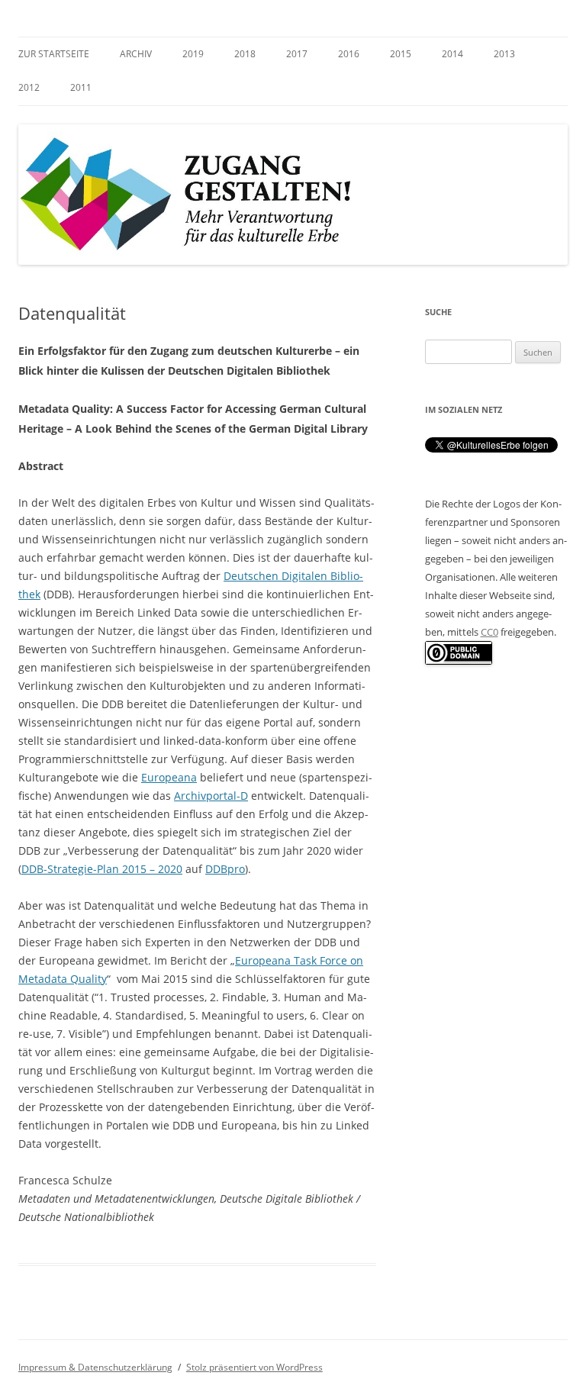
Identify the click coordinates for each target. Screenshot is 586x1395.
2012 (29, 87)
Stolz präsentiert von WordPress (254, 1367)
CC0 (489, 632)
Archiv (136, 53)
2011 (81, 87)
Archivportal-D (211, 795)
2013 (504, 53)
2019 (193, 53)
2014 (452, 53)
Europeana (169, 777)
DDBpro (225, 869)
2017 (296, 53)
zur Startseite (53, 53)
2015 (400, 53)
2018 (245, 53)
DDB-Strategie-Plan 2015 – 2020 (101, 869)
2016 (348, 53)
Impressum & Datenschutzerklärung (95, 1367)
